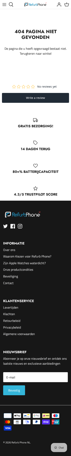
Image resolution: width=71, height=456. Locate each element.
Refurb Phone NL (20, 442)
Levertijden (10, 307)
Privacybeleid (12, 327)
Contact (8, 283)
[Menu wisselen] (4, 4)
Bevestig (14, 390)
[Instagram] (20, 226)
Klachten (9, 314)
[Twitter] (5, 226)
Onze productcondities (18, 269)
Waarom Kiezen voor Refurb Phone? (27, 256)
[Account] (58, 4)
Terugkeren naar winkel (35, 53)
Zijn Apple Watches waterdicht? (24, 263)
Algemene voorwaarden (19, 333)
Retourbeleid (11, 320)
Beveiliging (10, 276)
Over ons (9, 249)
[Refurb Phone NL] (35, 4)
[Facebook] (12, 226)
